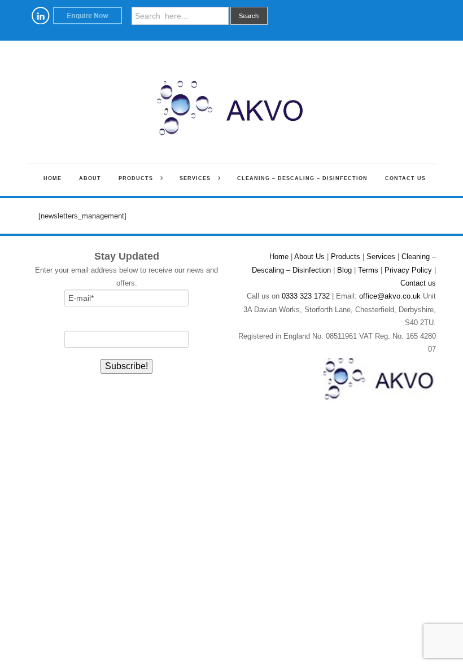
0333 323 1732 (306, 296)
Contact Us (405, 178)
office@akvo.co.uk (390, 296)
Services (192, 179)
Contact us (418, 283)
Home (52, 178)
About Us (309, 256)
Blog (344, 270)
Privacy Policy (408, 270)
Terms (368, 270)
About (90, 178)
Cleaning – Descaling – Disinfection (302, 178)
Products (132, 179)
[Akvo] (232, 99)
